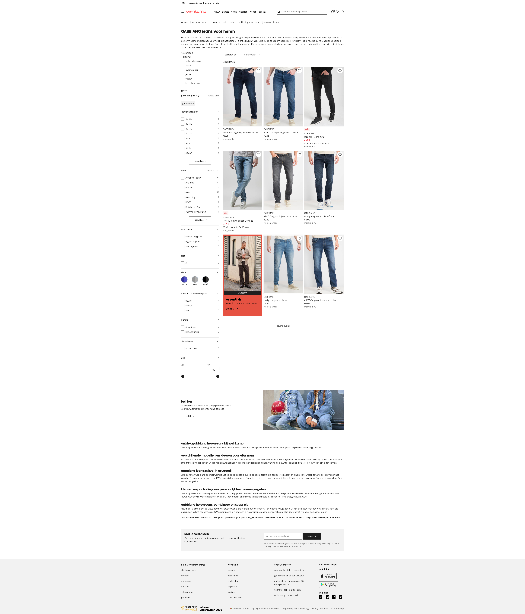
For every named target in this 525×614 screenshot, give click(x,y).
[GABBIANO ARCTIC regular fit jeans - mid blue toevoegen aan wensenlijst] (340, 238)
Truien (188, 65)
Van (182, 365)
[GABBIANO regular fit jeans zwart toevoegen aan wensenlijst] (340, 70)
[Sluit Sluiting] (217, 320)
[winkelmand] (342, 11)
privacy (314, 608)
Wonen (253, 11)
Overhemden (192, 70)
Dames (225, 11)
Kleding (186, 56)
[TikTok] (334, 597)
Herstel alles (213, 95)
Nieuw (217, 11)
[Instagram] (320, 597)
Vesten (189, 78)
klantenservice (188, 570)
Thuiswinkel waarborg (243, 608)
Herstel (211, 170)
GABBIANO (187, 103)
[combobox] (302, 12)
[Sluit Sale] (217, 255)
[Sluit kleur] (217, 272)
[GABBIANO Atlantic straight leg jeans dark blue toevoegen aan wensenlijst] (258, 70)
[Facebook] (327, 597)
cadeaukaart (234, 581)
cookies (324, 608)
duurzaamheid (235, 597)
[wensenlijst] (338, 11)
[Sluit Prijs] (217, 358)
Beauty (262, 11)
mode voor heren (229, 22)
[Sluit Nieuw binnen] (217, 341)
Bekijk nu (190, 416)
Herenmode (187, 52)
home (215, 22)
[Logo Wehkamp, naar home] (195, 12)
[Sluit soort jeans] (217, 229)
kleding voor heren (250, 22)
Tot (209, 365)
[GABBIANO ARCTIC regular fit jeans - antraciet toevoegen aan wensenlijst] (299, 154)
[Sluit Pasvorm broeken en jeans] (217, 293)
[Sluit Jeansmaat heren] (217, 111)
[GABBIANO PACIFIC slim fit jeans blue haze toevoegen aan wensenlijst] (258, 154)
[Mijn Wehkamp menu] (333, 11)
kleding (231, 592)
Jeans (188, 74)
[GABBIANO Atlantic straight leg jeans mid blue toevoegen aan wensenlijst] (299, 70)
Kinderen (243, 11)
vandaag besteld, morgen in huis (290, 570)
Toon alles (199, 161)
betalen (185, 586)
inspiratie (232, 586)
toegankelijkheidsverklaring (295, 608)
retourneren (187, 592)
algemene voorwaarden (267, 608)
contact (185, 575)
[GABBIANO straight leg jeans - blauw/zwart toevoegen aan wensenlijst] (340, 154)
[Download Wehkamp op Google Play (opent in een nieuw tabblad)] (328, 587)
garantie (185, 597)
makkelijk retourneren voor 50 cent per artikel (289, 583)
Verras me (312, 536)
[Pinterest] (340, 597)
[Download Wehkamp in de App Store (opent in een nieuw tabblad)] (328, 578)
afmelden (281, 546)
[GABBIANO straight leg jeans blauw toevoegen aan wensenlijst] (299, 238)
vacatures (233, 575)
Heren (234, 11)
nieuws (231, 570)
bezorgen (186, 581)
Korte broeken (193, 83)
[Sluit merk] (217, 170)
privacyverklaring (322, 543)
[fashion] (303, 410)
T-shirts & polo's (193, 61)
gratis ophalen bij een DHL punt (289, 575)
